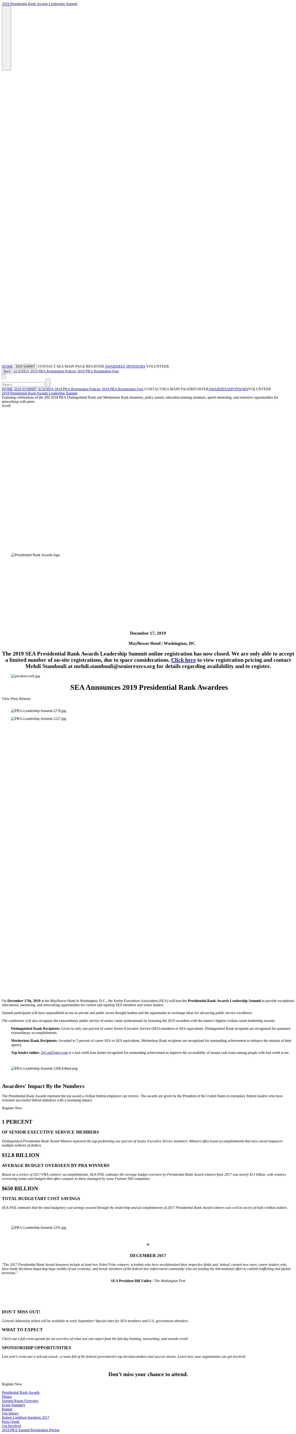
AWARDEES (115, 366)
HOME (7, 366)
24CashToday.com (54, 1053)
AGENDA (21, 371)
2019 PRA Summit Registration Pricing (30, 1430)
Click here (183, 660)
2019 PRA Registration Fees (98, 371)
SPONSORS (135, 366)
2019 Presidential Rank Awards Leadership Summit (39, 4)
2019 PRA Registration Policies (53, 371)
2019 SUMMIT (25, 389)
